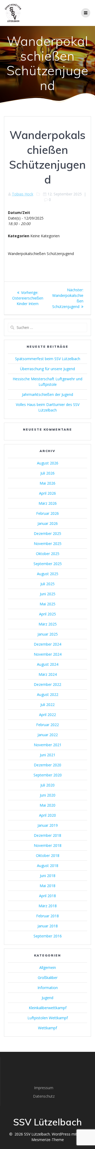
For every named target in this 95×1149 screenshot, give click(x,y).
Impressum (43, 1087)
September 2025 (48, 563)
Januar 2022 (47, 734)
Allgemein (47, 967)
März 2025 (48, 624)
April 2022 (47, 714)
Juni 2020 (47, 795)
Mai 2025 (47, 603)
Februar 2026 (47, 513)
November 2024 (47, 654)
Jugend (47, 997)
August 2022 (47, 694)
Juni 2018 (47, 875)
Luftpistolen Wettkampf (47, 1017)
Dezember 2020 (47, 764)
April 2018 (47, 895)
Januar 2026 (47, 523)
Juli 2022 (47, 704)
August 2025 (47, 573)
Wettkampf (47, 1027)
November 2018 (47, 845)
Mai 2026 (47, 483)
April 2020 (47, 815)
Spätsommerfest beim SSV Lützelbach (47, 358)
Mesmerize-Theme (47, 1139)
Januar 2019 (47, 825)
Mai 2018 (47, 885)
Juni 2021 (47, 754)
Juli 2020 (47, 785)
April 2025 (47, 613)
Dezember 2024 (47, 644)
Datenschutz (44, 1096)
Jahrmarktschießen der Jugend (47, 394)
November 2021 (47, 744)
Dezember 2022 (47, 684)
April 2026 (47, 493)
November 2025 (47, 543)
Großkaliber (48, 977)
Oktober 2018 (47, 855)
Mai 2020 (47, 805)
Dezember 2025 (47, 533)
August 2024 (47, 664)
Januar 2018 (47, 925)
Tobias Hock (22, 193)
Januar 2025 (47, 634)
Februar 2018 (47, 915)
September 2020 (48, 774)
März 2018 (48, 905)
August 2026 (47, 463)
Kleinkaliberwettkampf (47, 1007)
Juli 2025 (47, 583)
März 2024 (48, 674)
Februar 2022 (47, 724)
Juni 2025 (47, 593)
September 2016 (48, 935)
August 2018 (47, 865)
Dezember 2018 (47, 835)
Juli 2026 (47, 473)
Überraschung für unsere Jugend (47, 368)
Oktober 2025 (47, 553)
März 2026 (48, 503)
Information (47, 987)
